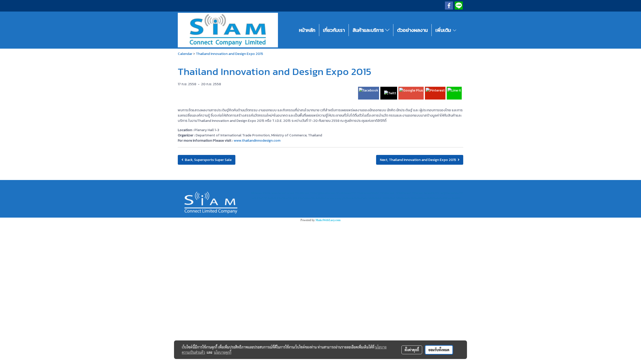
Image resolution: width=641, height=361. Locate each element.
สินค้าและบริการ (369, 30)
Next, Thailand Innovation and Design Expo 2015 (419, 159)
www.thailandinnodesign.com (257, 140)
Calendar (185, 53)
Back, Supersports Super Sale (207, 159)
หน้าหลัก (307, 30)
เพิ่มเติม (443, 30)
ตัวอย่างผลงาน (412, 30)
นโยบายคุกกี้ (222, 352)
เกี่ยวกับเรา (334, 30)
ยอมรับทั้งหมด (438, 349)
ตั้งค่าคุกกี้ (412, 349)
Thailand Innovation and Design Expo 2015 (229, 53)
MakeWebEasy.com (328, 220)
